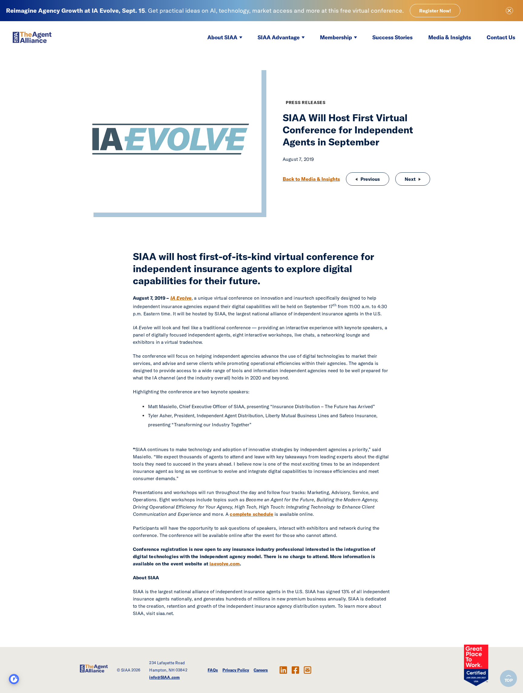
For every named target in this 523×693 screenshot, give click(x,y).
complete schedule (251, 514)
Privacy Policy (235, 670)
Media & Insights (449, 37)
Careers (261, 670)
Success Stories (392, 37)
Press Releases (306, 102)
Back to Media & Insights (311, 179)
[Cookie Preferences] (14, 679)
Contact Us (501, 37)
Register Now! (435, 11)
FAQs (213, 670)
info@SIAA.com (164, 677)
